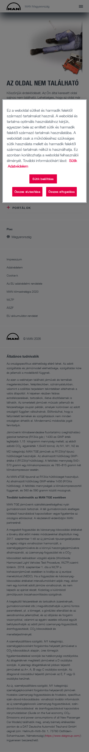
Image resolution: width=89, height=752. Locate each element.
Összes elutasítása (27, 191)
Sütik (73, 160)
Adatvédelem (18, 166)
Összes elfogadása (61, 191)
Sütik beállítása (43, 179)
